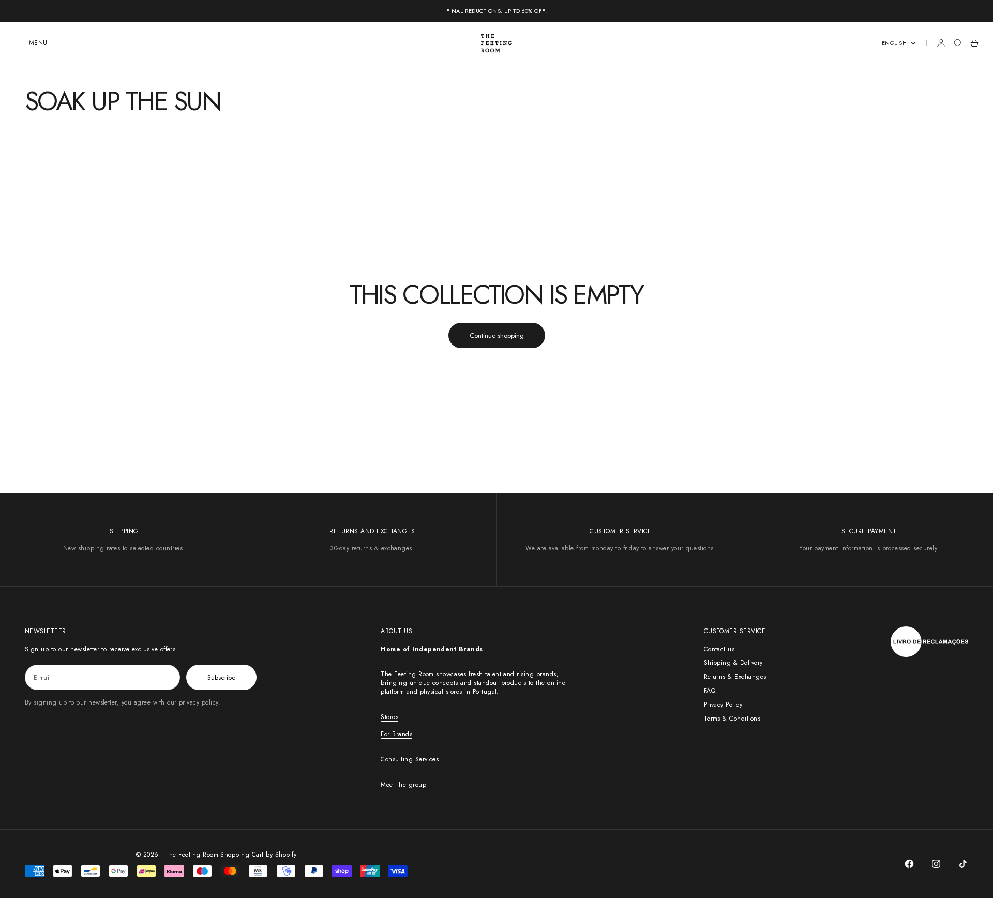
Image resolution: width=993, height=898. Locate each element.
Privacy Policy (723, 704)
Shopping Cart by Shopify (258, 854)
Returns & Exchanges (735, 676)
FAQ (709, 690)
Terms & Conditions (732, 718)
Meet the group (403, 784)
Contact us (719, 649)
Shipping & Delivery (733, 662)
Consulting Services (410, 759)
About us (396, 631)
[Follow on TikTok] (963, 864)
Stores (389, 717)
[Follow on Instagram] (936, 864)
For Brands (396, 734)
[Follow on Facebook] (909, 864)
